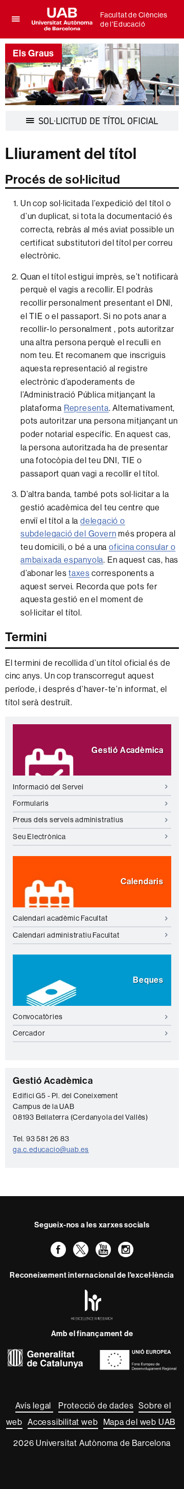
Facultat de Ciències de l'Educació (134, 19)
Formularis (31, 803)
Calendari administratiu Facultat (66, 935)
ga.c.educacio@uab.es (51, 1149)
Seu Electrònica (39, 836)
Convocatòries (37, 1016)
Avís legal (34, 1405)
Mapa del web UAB (139, 1422)
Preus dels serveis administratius (68, 819)
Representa (86, 408)
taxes (78, 573)
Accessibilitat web (63, 1422)
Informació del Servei (48, 786)
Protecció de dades (95, 1405)
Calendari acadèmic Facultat (60, 918)
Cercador (29, 1033)
